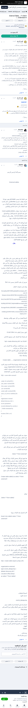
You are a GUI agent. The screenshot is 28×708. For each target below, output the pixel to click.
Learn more (25, 2)
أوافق (3, 699)
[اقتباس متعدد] (26, 93)
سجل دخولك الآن (23, 649)
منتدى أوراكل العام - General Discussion (15, 26)
